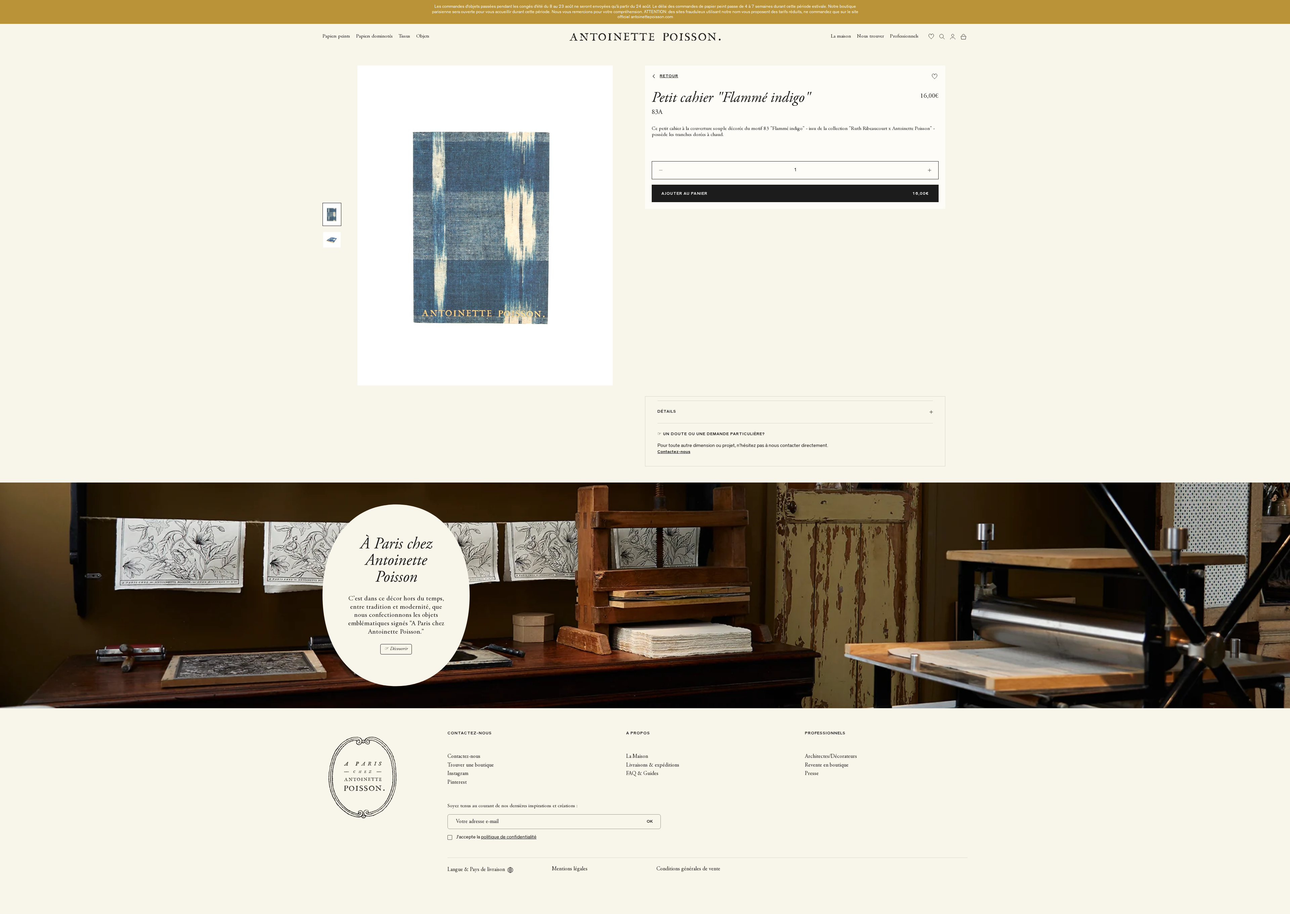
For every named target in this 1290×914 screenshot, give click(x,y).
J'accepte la (496, 837)
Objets (422, 36)
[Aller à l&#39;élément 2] (331, 239)
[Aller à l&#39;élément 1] (331, 214)
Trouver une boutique (470, 765)
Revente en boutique (827, 765)
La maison (841, 36)
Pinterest (457, 782)
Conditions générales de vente (688, 869)
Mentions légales (570, 869)
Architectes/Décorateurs (831, 756)
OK (650, 822)
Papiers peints (336, 36)
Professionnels (904, 36)
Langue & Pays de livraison (476, 869)
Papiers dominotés (374, 36)
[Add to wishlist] (935, 76)
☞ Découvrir (396, 649)
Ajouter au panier (684, 194)
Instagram (457, 773)
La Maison (637, 756)
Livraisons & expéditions (652, 765)
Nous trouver (870, 36)
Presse (812, 773)
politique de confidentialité (508, 837)
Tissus (404, 36)
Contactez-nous (673, 452)
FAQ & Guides (642, 773)
